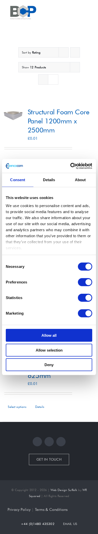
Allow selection (49, 350)
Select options (17, 407)
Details (39, 407)
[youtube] (61, 441)
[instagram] (49, 441)
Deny (49, 365)
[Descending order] (75, 52)
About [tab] (80, 180)
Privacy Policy (19, 509)
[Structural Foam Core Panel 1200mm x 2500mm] (13, 115)
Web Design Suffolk (64, 490)
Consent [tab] (17, 180)
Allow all (49, 335)
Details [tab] (49, 180)
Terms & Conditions (51, 509)
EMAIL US (70, 524)
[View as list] (53, 79)
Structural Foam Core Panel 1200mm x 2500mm (58, 121)
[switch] (85, 282)
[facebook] (37, 441)
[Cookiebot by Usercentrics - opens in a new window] (70, 166)
